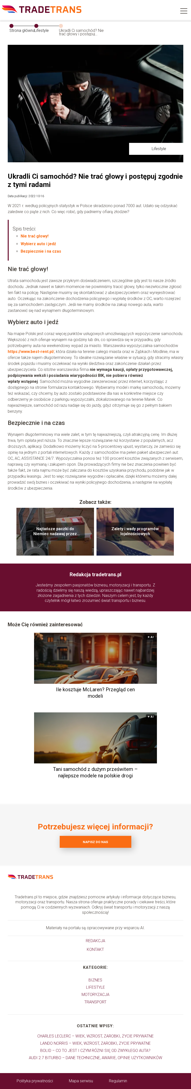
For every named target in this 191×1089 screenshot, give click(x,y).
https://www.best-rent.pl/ (31, 351)
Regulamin (118, 1081)
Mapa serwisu (81, 1081)
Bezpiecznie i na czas (41, 251)
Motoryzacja (95, 994)
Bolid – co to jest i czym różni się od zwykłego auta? (95, 1050)
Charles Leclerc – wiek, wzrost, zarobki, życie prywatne (95, 1036)
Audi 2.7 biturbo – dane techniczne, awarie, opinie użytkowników (95, 1057)
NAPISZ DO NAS (95, 842)
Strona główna (22, 30)
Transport (95, 1002)
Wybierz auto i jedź (38, 243)
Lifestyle (41, 30)
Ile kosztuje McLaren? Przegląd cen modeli (95, 693)
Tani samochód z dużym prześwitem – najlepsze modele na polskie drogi (95, 772)
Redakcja (95, 940)
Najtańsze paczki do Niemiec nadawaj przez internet (55, 531)
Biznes (95, 980)
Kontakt (95, 949)
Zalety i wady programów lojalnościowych (135, 531)
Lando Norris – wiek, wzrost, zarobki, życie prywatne (95, 1043)
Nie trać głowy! (34, 236)
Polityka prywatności (35, 1081)
